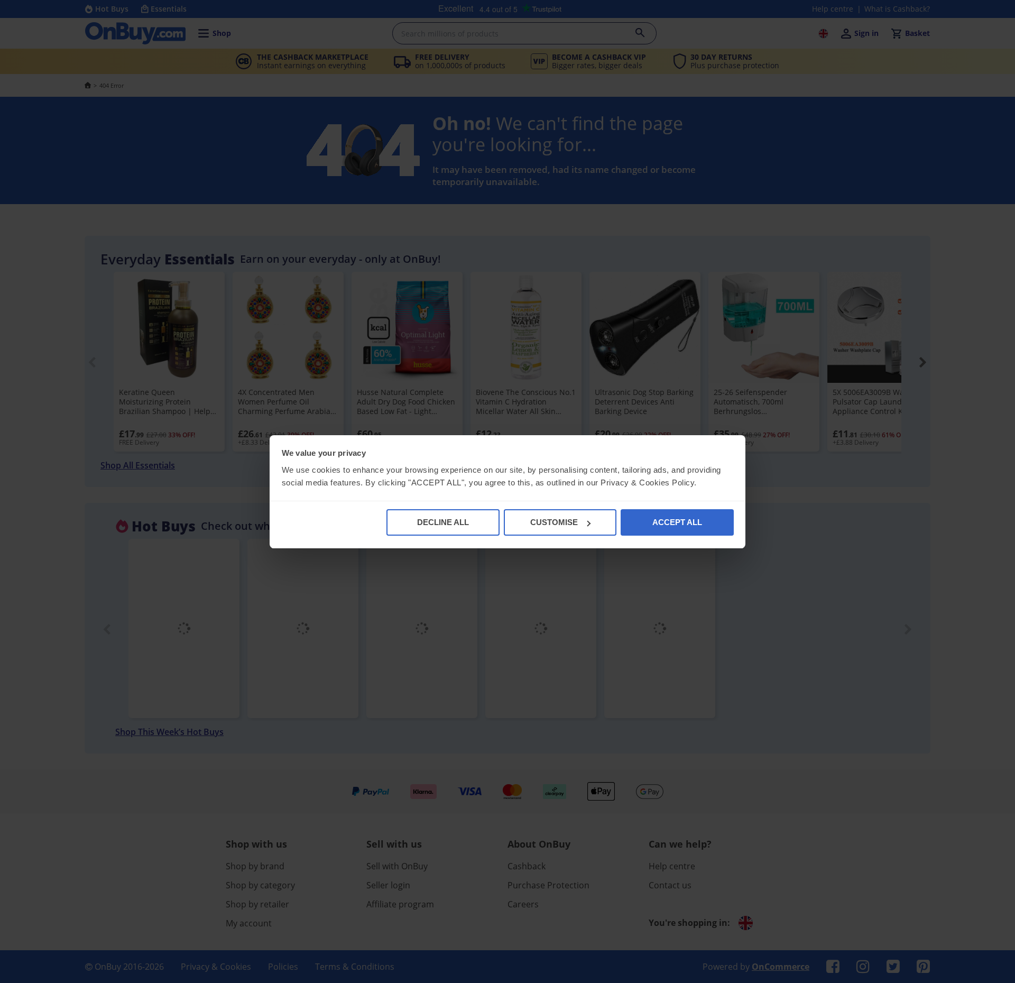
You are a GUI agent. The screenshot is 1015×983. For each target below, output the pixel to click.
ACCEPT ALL (677, 522)
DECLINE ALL (443, 522)
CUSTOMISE (554, 522)
